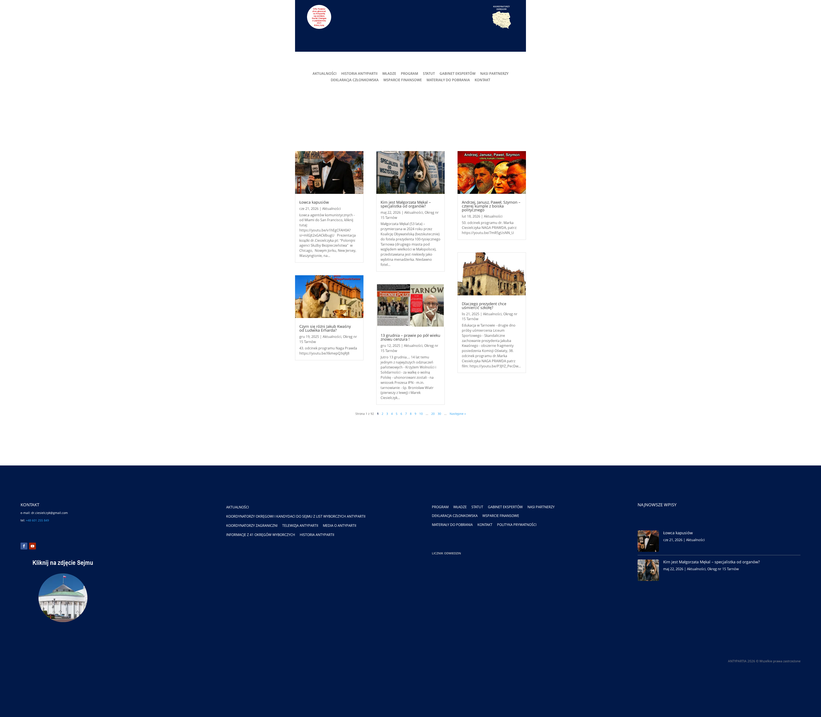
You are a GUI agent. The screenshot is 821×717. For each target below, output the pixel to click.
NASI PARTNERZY (494, 74)
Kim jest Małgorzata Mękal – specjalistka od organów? (406, 204)
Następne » (458, 414)
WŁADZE (389, 74)
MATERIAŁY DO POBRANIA (448, 80)
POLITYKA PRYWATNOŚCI (516, 524)
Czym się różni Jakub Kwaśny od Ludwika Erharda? (325, 328)
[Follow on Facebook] (24, 546)
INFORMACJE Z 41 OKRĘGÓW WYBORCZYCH (260, 534)
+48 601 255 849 (37, 520)
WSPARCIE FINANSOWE (402, 80)
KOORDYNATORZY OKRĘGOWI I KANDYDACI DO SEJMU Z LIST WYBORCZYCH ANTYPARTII (295, 516)
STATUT (429, 74)
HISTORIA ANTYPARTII (359, 74)
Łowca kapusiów (314, 202)
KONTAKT (482, 80)
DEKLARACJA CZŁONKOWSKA (355, 80)
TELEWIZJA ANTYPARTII (300, 525)
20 (433, 414)
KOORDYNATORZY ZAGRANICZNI (252, 525)
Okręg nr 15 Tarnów (723, 569)
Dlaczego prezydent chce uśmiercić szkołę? (484, 305)
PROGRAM (409, 74)
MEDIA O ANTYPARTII (339, 525)
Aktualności (331, 208)
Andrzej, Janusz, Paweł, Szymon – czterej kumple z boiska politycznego (491, 206)
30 (439, 414)
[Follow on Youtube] (32, 546)
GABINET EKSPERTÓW (457, 74)
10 (421, 414)
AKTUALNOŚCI (325, 74)
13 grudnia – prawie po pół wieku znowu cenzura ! (410, 337)
